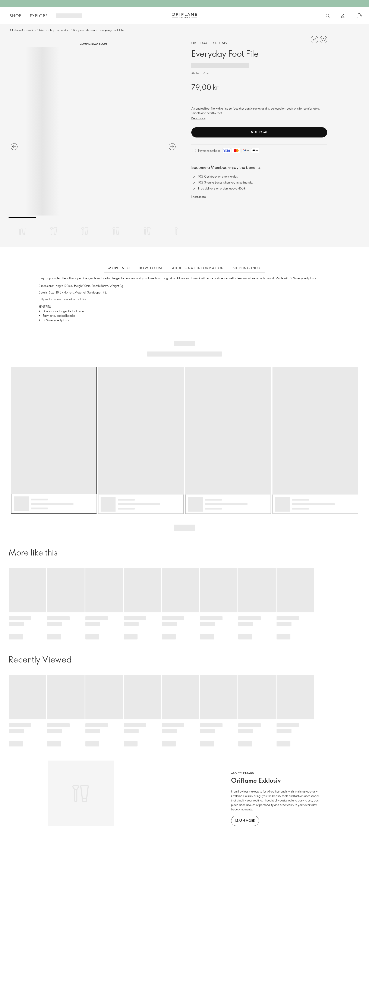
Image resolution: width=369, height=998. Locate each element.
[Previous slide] (14, 146)
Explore (39, 15)
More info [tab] (119, 268)
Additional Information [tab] (198, 268)
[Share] (314, 39)
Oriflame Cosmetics (23, 30)
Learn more (198, 197)
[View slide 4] (116, 231)
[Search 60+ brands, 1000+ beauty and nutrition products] (327, 16)
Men (42, 30)
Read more (198, 118)
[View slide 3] (85, 231)
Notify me (259, 132)
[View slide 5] (147, 231)
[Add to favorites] (323, 39)
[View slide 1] (22, 231)
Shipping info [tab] (247, 268)
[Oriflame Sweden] (184, 15)
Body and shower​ (84, 30)
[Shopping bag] (359, 15)
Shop (15, 15)
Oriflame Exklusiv (209, 43)
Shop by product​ (59, 30)
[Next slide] (172, 146)
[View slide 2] (53, 231)
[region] (93, 131)
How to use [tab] (151, 268)
